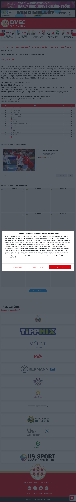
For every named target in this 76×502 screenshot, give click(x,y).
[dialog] (38, 251)
